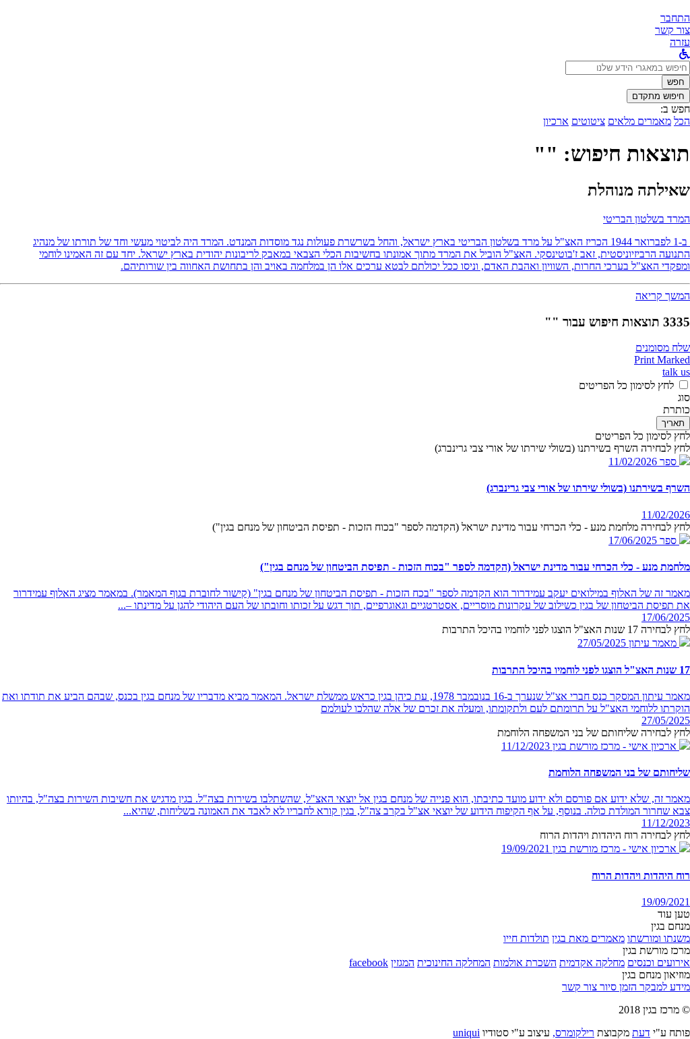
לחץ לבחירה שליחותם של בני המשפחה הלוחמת (593, 732)
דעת (641, 1032)
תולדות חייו (526, 938)
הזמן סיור (617, 986)
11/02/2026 (632, 461)
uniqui (466, 1032)
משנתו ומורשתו (658, 938)
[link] (672, 30)
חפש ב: (675, 109)
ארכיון (556, 121)
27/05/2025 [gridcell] (665, 720)
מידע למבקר (663, 986)
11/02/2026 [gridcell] (665, 515)
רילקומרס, (573, 1032)
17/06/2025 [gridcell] (665, 617)
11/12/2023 (525, 746)
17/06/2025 (632, 540)
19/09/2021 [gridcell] (665, 902)
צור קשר (579, 986)
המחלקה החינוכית (454, 962)
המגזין (402, 962)
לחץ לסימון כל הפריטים (626, 385)
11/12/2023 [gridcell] (665, 823)
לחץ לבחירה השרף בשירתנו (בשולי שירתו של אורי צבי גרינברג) (562, 448)
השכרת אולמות (525, 962)
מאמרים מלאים (639, 121)
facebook (368, 962)
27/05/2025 (601, 643)
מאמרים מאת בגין (588, 938)
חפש (676, 82)
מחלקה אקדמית (592, 962)
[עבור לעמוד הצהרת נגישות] (684, 54)
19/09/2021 (525, 848)
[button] (675, 18)
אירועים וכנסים (658, 962)
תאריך (673, 423)
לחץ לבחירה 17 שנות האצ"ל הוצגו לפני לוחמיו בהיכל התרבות (566, 629)
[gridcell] (673, 461)
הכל (682, 121)
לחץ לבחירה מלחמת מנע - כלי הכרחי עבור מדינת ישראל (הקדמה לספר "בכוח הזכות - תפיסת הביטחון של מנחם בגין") (451, 527)
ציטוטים (588, 121)
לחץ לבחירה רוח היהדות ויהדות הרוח (615, 835)
